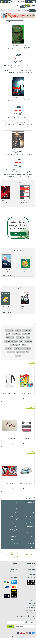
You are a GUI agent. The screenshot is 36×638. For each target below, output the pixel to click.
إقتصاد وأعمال (30, 509)
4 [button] (15, 398)
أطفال (16, 509)
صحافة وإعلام (30, 523)
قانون (32, 547)
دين (33, 529)
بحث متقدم (26, 552)
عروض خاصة (10, 552)
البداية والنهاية (10, 337)
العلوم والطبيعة (13, 529)
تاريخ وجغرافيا (30, 516)
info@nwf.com (30, 610)
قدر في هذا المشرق (25, 307)
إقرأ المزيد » (11, 72)
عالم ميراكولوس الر (9, 483)
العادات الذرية (26, 334)
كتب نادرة (17, 554)
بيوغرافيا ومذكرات (13, 505)
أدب (33, 519)
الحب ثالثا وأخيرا (6, 270)
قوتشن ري (5, 203)
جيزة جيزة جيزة (9, 330)
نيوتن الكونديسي (5, 309)
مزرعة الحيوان (20, 352)
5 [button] (12, 398)
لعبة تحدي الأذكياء (26, 393)
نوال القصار (6, 272)
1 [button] (23, 398)
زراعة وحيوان (14, 516)
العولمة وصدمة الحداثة (18, 97)
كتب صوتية (18, 552)
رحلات (32, 540)
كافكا (27, 352)
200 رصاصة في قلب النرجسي (22, 348)
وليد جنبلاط (24, 309)
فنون (32, 505)
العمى (20, 341)
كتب (32, 552)
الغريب (28, 337)
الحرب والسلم (28, 341)
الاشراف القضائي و (25, 201)
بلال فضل (18, 330)
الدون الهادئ (8, 348)
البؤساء (8, 334)
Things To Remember (26, 438)
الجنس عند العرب (15, 345)
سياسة (16, 533)
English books (17, 557)
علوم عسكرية (30, 543)
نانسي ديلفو (25, 272)
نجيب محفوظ (11, 352)
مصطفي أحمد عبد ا (24, 203)
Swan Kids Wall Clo (26, 483)
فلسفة (32, 536)
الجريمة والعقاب (27, 330)
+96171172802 (30, 608)
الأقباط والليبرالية (18, 152)
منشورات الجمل (20, 337)
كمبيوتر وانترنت (13, 523)
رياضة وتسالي (30, 533)
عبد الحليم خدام (16, 334)
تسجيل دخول (30, 2)
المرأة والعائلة (30, 526)
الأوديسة (18, 356)
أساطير (16, 519)
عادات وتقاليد (14, 540)
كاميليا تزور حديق (25, 270)
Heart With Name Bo (9, 438)
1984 (23, 345)
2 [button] (20, 398)
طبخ (33, 512)
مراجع (16, 526)
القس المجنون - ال (5, 201)
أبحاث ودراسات (8, 554)
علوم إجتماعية (14, 536)
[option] (26, 381)
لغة (17, 502)
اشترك (11, 626)
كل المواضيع (30, 502)
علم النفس (15, 543)
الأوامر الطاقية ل (5, 307)
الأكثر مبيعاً (25, 554)
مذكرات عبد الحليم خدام (10, 341)
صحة (16, 512)
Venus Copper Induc (9, 393)
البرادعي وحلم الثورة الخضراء (18, 45)
